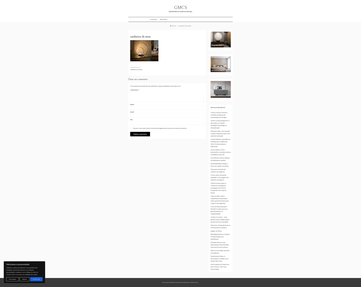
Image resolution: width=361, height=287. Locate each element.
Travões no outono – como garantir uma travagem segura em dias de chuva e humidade (220, 219)
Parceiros (163, 19)
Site (131, 119)
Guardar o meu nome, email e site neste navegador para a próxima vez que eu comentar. (160, 128)
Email (132, 112)
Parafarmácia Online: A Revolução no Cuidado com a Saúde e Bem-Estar (219, 258)
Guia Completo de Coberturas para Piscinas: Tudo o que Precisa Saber (220, 267)
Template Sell (194, 282)
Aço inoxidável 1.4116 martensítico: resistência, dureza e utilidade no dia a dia (221, 152)
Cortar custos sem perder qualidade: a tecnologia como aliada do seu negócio (220, 177)
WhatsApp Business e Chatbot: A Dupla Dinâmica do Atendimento (220, 236)
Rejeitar (24, 279)
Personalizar (12, 279)
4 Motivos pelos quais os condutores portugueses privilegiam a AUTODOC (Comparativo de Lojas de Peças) (218, 188)
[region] (24, 272)
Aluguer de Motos (216, 231)
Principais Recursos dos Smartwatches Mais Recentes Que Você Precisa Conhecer (220, 245)
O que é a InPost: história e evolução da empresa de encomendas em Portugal (219, 115)
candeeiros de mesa (136, 69)
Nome (132, 104)
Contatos (153, 19)
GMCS (180, 7)
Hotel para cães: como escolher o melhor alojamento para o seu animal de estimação (220, 133)
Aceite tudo (36, 279)
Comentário (134, 90)
